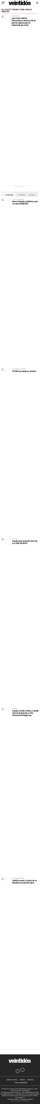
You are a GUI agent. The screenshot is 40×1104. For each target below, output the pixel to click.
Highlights (15, 16)
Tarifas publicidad (21, 1082)
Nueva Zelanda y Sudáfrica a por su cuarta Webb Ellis (25, 202)
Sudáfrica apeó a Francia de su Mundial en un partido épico (24, 881)
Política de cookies (13, 1099)
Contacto (30, 1079)
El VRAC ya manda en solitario (24, 371)
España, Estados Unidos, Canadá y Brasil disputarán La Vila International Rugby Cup (25, 713)
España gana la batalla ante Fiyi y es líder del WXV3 (24, 542)
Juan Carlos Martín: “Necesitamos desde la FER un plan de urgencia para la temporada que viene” (23, 21)
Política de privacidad (26, 1099)
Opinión (22, 1079)
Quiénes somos (12, 1079)
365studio (26, 1101)
